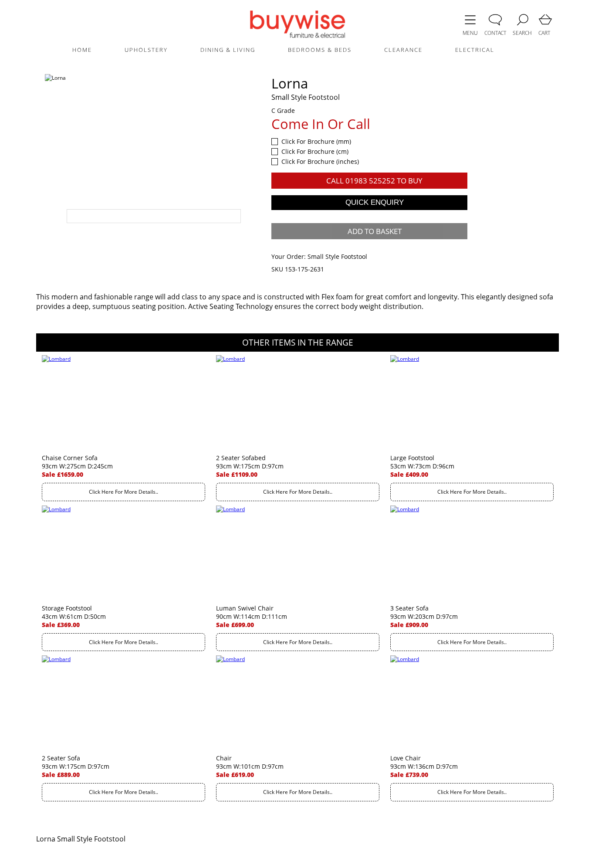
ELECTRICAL (474, 50)
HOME (82, 50)
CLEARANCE (403, 50)
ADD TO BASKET (375, 231)
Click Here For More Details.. (123, 491)
